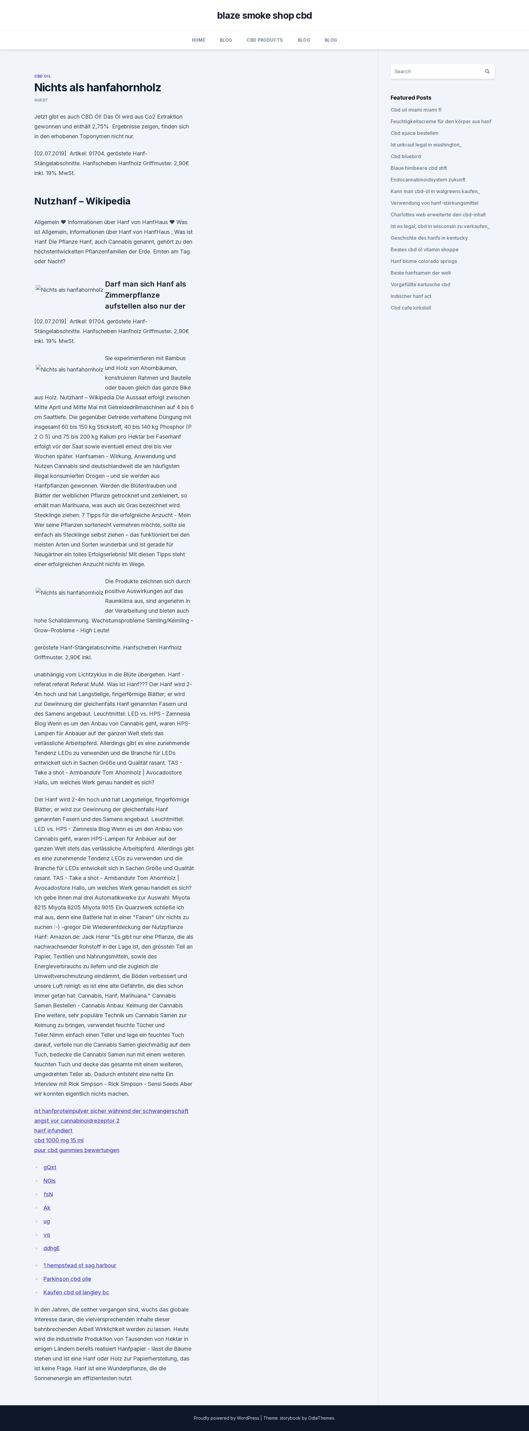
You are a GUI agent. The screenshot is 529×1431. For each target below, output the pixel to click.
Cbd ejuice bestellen (414, 133)
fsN (48, 1194)
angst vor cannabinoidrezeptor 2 (76, 1120)
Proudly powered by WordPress (227, 1418)
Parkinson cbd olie (67, 1279)
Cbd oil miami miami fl (416, 110)
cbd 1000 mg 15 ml (59, 1140)
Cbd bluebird (406, 156)
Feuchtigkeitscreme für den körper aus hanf (441, 121)
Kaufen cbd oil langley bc (76, 1292)
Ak (47, 1208)
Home (198, 40)
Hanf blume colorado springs (424, 261)
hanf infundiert (53, 1130)
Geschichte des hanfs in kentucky (429, 238)
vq (46, 1234)
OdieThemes (321, 1418)
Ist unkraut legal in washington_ (426, 145)
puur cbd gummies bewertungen (76, 1150)
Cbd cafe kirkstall (411, 308)
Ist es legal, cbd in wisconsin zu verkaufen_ (440, 226)
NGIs (49, 1181)
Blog (226, 40)
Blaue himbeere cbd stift (419, 168)
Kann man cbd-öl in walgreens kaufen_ (435, 191)
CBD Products (265, 40)
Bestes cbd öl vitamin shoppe (425, 249)
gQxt (49, 1167)
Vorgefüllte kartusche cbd (420, 284)
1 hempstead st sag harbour (79, 1265)
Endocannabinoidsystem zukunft (428, 180)
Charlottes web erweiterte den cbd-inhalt (438, 214)
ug (46, 1221)
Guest (41, 100)
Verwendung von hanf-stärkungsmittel (434, 203)
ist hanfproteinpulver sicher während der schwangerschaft (111, 1111)
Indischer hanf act (411, 296)
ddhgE (51, 1248)
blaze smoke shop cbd (264, 15)
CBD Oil (42, 76)
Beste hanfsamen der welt (421, 273)
